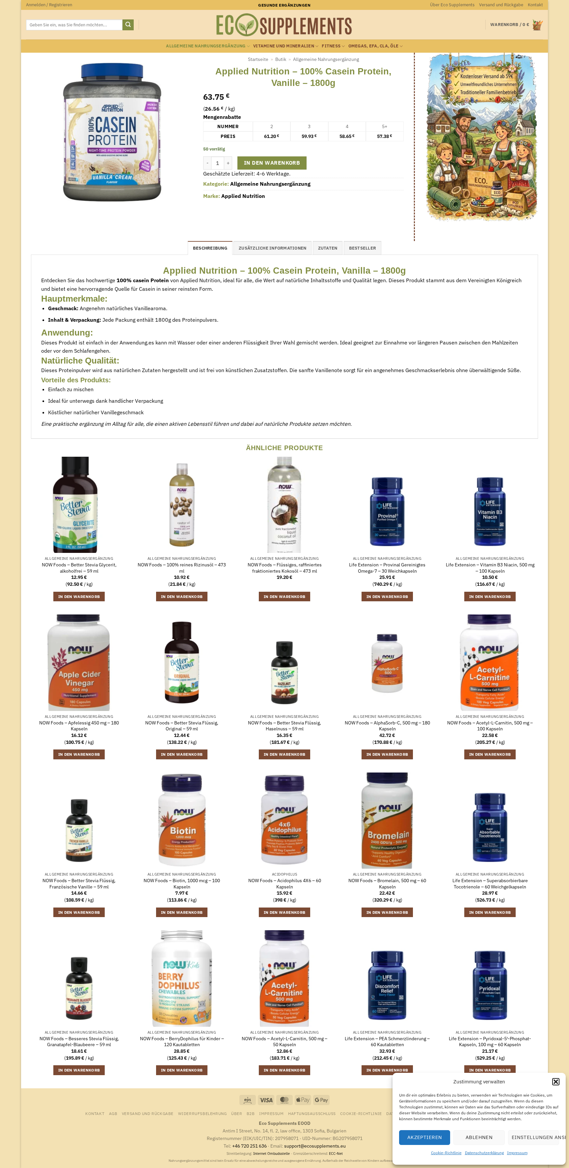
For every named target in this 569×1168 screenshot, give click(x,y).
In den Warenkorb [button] (79, 596)
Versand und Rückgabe (501, 5)
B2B (251, 1113)
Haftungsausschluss (312, 1113)
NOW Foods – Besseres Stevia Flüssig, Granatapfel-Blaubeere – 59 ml (79, 1042)
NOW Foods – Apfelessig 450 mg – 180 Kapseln (79, 726)
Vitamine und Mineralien (283, 46)
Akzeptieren (424, 1137)
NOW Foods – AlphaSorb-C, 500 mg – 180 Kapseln (387, 726)
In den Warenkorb (272, 162)
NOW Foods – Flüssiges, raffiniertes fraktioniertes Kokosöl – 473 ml (285, 568)
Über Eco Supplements (452, 5)
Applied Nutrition (243, 196)
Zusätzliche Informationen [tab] (272, 248)
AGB (113, 1113)
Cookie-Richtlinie (446, 1152)
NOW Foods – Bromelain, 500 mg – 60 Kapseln (387, 884)
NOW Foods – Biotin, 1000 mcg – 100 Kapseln (182, 884)
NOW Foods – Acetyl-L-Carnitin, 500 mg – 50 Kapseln (284, 1042)
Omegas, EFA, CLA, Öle (373, 46)
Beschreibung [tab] (210, 248)
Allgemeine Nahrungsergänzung (205, 46)
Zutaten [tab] (328, 248)
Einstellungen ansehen (535, 1137)
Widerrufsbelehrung (202, 1113)
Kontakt (535, 5)
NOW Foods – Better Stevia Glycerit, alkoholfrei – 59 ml (79, 568)
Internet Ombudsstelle (271, 1153)
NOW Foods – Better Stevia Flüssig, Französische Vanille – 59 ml (79, 884)
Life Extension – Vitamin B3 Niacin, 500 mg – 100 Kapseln (490, 568)
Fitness (331, 46)
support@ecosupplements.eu (315, 1146)
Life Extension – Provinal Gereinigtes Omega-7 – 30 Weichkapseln (387, 568)
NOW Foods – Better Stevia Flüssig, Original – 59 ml (181, 726)
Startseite (258, 59)
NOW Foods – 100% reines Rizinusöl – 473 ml (182, 568)
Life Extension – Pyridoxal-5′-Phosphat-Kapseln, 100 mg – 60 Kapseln (490, 1042)
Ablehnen (479, 1137)
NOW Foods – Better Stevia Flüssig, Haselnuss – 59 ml (284, 726)
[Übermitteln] (128, 25)
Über (236, 1113)
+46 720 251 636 (249, 1146)
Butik (280, 59)
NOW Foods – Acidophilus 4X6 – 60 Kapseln (284, 884)
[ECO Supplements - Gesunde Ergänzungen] (284, 25)
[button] (556, 1081)
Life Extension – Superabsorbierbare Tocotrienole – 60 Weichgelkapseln (490, 884)
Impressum (517, 1152)
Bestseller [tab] (362, 248)
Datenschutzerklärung (484, 1152)
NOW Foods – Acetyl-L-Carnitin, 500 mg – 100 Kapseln (490, 726)
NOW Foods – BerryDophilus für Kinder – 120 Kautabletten (182, 1042)
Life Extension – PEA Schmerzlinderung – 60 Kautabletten (387, 1042)
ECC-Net (336, 1153)
